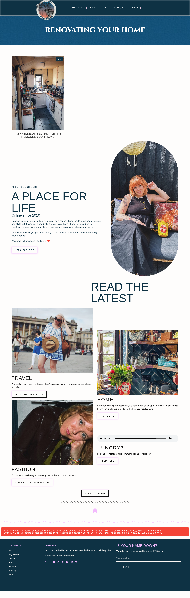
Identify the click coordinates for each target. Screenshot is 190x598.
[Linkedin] (67, 562)
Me (65, 8)
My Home (78, 8)
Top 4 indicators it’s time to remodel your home (38, 135)
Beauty (133, 8)
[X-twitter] (58, 562)
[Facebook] (54, 562)
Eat (105, 8)
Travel (93, 8)
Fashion (118, 8)
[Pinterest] (72, 562)
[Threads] (49, 562)
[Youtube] (76, 562)
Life (146, 8)
